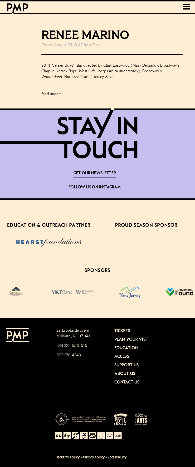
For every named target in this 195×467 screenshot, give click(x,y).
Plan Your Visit (131, 339)
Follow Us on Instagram (94, 187)
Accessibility (117, 457)
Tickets (122, 331)
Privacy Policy (94, 457)
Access (121, 357)
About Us (124, 374)
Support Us (126, 365)
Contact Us (127, 382)
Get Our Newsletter (94, 173)
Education (126, 348)
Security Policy (68, 457)
